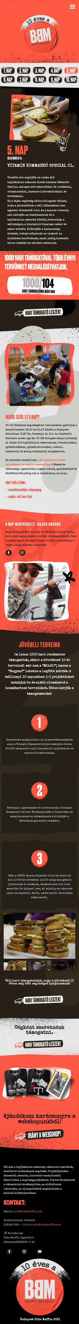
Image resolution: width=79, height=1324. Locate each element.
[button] (72, 6)
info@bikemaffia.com (27, 1211)
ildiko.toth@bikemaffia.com (41, 1225)
